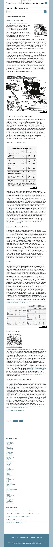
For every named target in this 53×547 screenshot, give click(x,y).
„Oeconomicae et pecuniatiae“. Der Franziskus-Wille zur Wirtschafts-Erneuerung (24, 513)
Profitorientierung (10, 484)
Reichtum (8, 488)
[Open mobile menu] (46, 2)
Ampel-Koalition (9, 443)
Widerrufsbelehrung (24, 537)
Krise (7, 474)
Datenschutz (32, 537)
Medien (8, 476)
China (7, 451)
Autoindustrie (9, 448)
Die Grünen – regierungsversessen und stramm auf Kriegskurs (20, 510)
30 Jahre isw (9, 442)
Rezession (8, 490)
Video (7, 500)
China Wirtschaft (9, 452)
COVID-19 (8, 453)
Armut (7, 446)
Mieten (7, 478)
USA (7, 497)
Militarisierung (9, 479)
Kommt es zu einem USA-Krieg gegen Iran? (16, 522)
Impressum (39, 537)
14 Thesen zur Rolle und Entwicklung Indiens (16, 519)
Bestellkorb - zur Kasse (26, 3)
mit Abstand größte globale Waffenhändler (36, 368)
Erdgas (8, 458)
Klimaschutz (9, 470)
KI (6, 467)
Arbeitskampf (9, 444)
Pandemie (8, 483)
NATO (7, 480)
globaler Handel (9, 460)
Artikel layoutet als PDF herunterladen (15, 410)
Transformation (9, 495)
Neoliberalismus (9, 481)
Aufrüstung (8, 447)
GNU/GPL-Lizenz (27, 543)
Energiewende (9, 457)
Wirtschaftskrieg (9, 502)
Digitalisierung (9, 454)
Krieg (7, 473)
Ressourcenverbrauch (11, 489)
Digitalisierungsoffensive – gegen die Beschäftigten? (18, 516)
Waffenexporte (9, 501)
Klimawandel (9, 472)
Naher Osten (15, 420)
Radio (7, 486)
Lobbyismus (9, 475)
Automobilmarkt (9, 449)
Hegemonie (8, 462)
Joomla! (13, 543)
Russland (8, 491)
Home (12, 537)
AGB (17, 537)
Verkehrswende (9, 499)
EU (7, 459)
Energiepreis (9, 455)
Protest (8, 485)
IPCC (7, 464)
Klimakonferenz (9, 469)
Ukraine (8, 496)
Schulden (8, 494)
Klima (7, 468)
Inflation (8, 463)
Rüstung (20, 420)
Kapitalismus (9, 465)
